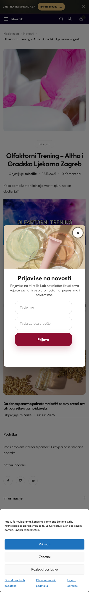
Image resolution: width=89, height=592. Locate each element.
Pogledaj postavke (44, 569)
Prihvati (44, 544)
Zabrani (44, 557)
